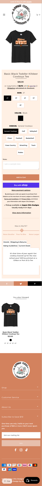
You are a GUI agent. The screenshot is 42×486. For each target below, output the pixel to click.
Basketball (30, 138)
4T (25, 98)
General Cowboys (10, 131)
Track (33, 145)
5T (34, 98)
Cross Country (10, 145)
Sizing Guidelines (10, 246)
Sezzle (29, 2)
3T (16, 98)
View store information (21, 213)
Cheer (10, 138)
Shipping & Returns (18, 242)
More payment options (21, 190)
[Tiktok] (26, 450)
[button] (21, 86)
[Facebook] (15, 450)
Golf (23, 131)
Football (19, 138)
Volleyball (33, 131)
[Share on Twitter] (21, 283)
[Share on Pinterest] (35, 283)
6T (21, 105)
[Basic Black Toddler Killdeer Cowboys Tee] (11, 315)
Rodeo (20, 152)
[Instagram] (21, 450)
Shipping (11, 88)
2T (7, 98)
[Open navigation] (6, 14)
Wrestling (23, 145)
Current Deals (24, 246)
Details (6, 242)
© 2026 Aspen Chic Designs (13, 479)
